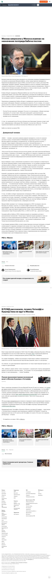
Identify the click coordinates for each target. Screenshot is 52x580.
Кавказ (3, 541)
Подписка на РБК (16, 506)
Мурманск (4, 544)
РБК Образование (4, 506)
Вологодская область (4, 524)
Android (39, 493)
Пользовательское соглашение (8, 569)
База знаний (4, 504)
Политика (4, 35)
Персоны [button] (11, 449)
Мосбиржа (13, 562)
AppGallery (40, 495)
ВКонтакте (16, 493)
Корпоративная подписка (17, 509)
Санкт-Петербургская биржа (21, 562)
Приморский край (4, 547)
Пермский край (5, 533)
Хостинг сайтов (29, 506)
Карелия (3, 543)
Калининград (4, 526)
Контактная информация (30, 493)
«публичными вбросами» (9, 406)
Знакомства (28, 509)
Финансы (3, 501)
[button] (9, 249)
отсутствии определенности (12, 401)
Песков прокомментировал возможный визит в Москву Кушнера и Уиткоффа (17, 378)
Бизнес (3, 496)
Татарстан (4, 536)
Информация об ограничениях (8, 566)
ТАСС (33, 353)
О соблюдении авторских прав (8, 567)
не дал (38, 146)
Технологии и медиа (4, 499)
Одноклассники (17, 494)
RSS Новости (16, 514)
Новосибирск (4, 518)
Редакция (28, 495)
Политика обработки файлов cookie (9, 572)
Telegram (15, 496)
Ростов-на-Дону (5, 534)
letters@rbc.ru (31, 559)
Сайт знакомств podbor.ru (31, 510)
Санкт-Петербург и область (4, 514)
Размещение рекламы (30, 496)
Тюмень (3, 538)
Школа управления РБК (30, 515)
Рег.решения (28, 507)
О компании (28, 491)
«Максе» (22, 419)
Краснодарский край (5, 528)
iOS (39, 491)
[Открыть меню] (50, 2)
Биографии (4, 502)
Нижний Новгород (3, 531)
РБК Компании (28, 512)
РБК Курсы (28, 514)
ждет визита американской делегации (26, 394)
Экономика (4, 493)
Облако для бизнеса (30, 501)
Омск (3, 520)
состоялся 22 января (36, 409)
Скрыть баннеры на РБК (17, 503)
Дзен (15, 497)
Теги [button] (7, 261)
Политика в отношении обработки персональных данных (14, 571)
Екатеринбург (4, 516)
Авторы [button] (3, 261)
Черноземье (4, 539)
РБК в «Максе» (7, 238)
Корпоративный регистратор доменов (31, 504)
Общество (4, 495)
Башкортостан (4, 521)
